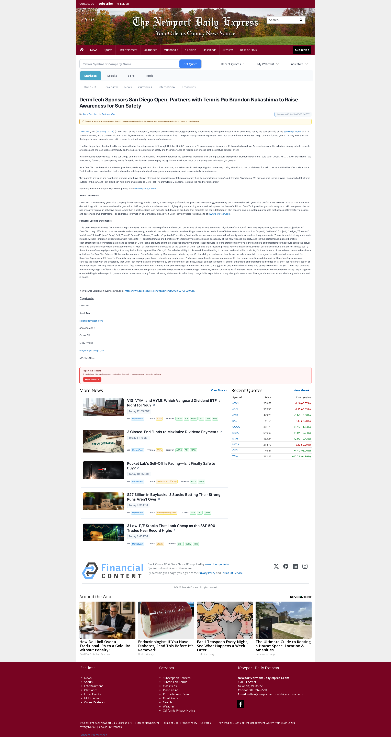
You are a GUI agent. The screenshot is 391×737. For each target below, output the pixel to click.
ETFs (131, 76)
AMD (235, 415)
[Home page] (192, 20)
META (235, 432)
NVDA (235, 444)
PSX (200, 513)
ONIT (180, 544)
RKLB (193, 481)
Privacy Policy (207, 573)
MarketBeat (137, 418)
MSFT (235, 438)
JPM (208, 418)
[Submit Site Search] (301, 19)
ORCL (235, 450)
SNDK (207, 513)
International (167, 87)
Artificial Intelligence (166, 513)
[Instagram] (305, 571)
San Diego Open (292, 131)
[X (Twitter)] (276, 571)
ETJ (186, 450)
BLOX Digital (288, 722)
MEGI (193, 450)
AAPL (235, 409)
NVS (215, 418)
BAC (234, 421)
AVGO (179, 418)
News (128, 87)
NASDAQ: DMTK (105, 131)
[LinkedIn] (295, 571)
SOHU (188, 544)
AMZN (235, 403)
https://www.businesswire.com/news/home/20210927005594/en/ (160, 290)
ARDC (179, 450)
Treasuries (189, 87)
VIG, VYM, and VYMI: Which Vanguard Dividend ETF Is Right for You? (174, 402)
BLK (186, 418)
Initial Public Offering (167, 481)
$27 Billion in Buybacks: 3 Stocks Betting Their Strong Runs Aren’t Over (174, 496)
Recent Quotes (231, 64)
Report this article (92, 379)
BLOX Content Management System (253, 722)
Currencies (145, 87)
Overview (111, 87)
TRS (196, 544)
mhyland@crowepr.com (91, 350)
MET (193, 513)
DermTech (84, 131)
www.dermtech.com (145, 188)
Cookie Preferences (110, 726)
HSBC (194, 418)
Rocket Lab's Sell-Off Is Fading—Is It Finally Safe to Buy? (171, 465)
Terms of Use (170, 722)
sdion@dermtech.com (91, 320)
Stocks (112, 76)
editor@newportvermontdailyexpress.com (275, 694)
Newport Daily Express (114, 722)
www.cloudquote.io (217, 564)
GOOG (236, 426)
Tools (149, 76)
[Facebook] (286, 571)
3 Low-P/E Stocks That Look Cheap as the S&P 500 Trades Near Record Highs (171, 528)
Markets (90, 76)
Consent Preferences (93, 735)
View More (218, 390)
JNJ (201, 418)
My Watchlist (265, 64)
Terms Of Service (232, 573)
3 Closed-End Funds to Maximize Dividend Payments (174, 432)
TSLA (235, 456)
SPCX (201, 481)
